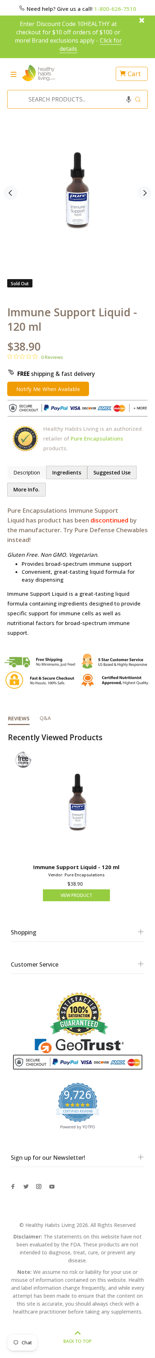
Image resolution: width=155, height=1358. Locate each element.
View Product (76, 895)
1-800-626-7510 (115, 8)
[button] (129, 99)
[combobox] (75, 99)
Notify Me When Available (48, 389)
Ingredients (66, 472)
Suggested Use (111, 472)
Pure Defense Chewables (111, 530)
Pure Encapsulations (97, 438)
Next (144, 193)
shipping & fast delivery (56, 374)
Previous (10, 193)
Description (26, 472)
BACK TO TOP (77, 1341)
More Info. (26, 489)
